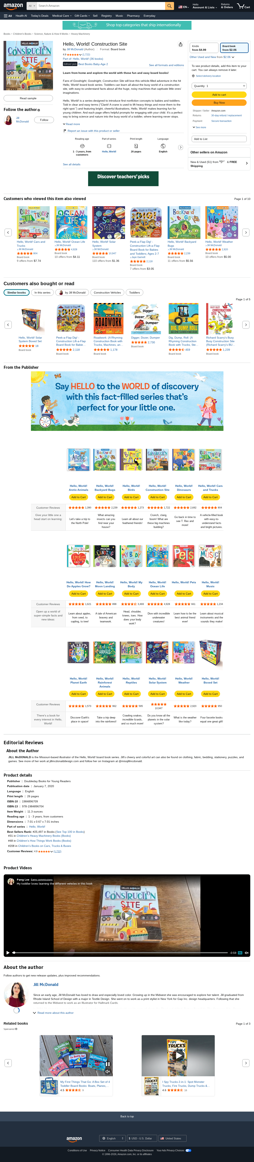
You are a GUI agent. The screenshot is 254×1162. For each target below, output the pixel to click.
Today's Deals (39, 15)
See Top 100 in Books (70, 831)
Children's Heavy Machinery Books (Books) (44, 835)
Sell (95, 15)
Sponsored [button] (9, 1029)
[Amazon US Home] (74, 1140)
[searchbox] (101, 6)
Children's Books (22, 34)
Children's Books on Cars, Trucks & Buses (44, 845)
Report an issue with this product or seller (94, 130)
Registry (106, 15)
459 (187, 349)
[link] (33, 244)
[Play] (7, 953)
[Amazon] (13, 6)
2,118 (76, 349)
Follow (44, 119)
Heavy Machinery (80, 34)
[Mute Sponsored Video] (107, 1071)
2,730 (151, 342)
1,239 (226, 349)
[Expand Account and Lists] (216, 7)
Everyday (149, 15)
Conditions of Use (77, 1150)
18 (36, 346)
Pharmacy (133, 15)
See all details (71, 164)
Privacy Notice (97, 1150)
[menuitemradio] (240, 952)
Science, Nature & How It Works (51, 34)
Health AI (21, 15)
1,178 (113, 349)
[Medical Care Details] (71, 15)
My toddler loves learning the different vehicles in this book (54, 883)
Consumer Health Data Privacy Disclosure (131, 1150)
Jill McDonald (75, 49)
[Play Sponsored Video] (178, 1055)
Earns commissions (42, 879)
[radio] (204, 48)
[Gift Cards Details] (89, 15)
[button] (8, 16)
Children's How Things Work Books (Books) (44, 840)
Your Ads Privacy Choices (170, 1150)
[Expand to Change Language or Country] (188, 7)
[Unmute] (247, 952)
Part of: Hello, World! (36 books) (83, 58)
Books (7, 34)
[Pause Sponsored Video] (107, 1064)
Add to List (200, 139)
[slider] (120, 952)
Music (119, 15)
